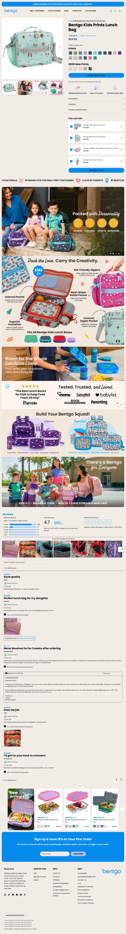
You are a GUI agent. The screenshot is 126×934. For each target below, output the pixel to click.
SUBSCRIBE (78, 854)
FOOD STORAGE (54, 11)
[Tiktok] (9, 895)
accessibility (82, 873)
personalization (83, 890)
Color (76, 45)
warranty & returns (85, 900)
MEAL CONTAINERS (37, 11)
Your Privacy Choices (86, 903)
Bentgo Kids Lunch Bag (26, 638)
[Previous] (35, 4)
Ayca (5, 580)
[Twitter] (25, 895)
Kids (35, 873)
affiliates (56, 880)
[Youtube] (17, 895)
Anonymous (8, 759)
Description (73, 99)
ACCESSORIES (90, 11)
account (56, 877)
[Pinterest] (21, 895)
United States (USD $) (15, 915)
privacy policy (83, 893)
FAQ (79, 883)
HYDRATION (77, 11)
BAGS (66, 11)
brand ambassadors (61, 883)
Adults (36, 880)
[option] (32, 48)
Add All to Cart (96, 170)
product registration (61, 890)
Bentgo (11, 929)
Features (72, 104)
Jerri (5, 713)
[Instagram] (5, 895)
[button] (86, 522)
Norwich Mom (8, 651)
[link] (58, 523)
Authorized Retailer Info (87, 877)
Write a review (91, 36)
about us (56, 873)
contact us (82, 880)
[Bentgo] (11, 10)
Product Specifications (78, 110)
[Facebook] (13, 895)
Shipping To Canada (85, 886)
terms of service (84, 896)
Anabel (6, 601)
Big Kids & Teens (40, 877)
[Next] (90, 4)
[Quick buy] (121, 126)
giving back (57, 886)
